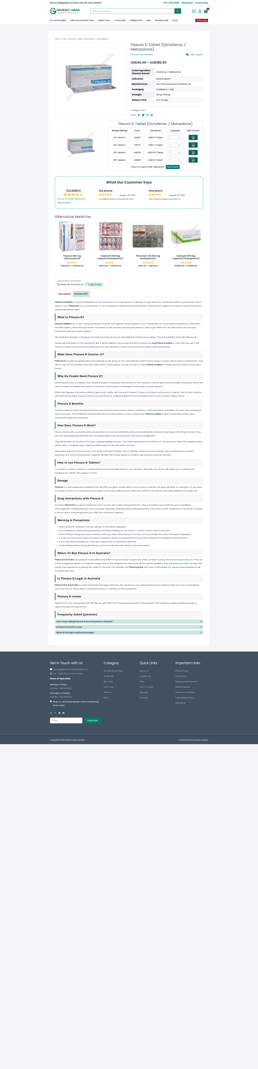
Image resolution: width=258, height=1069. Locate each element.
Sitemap (144, 692)
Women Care (161, 20)
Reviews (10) (81, 293)
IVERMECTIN (136, 20)
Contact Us (145, 676)
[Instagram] (51, 713)
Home (57, 39)
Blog (106, 697)
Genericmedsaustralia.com (179, 559)
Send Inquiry (172, 167)
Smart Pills (109, 676)
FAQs (142, 681)
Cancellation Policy (184, 697)
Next (199, 195)
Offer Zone (201, 20)
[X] (55, 713)
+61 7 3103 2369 (171, 2)
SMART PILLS (104, 20)
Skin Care (108, 681)
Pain (64, 39)
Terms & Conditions (184, 692)
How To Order (146, 686)
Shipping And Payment (186, 681)
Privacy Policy (182, 670)
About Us (144, 670)
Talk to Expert (196, 54)
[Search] (177, 11)
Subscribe (92, 720)
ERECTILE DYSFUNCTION (82, 20)
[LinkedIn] (59, 713)
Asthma (107, 692)
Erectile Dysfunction (113, 670)
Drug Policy (180, 676)
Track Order (201, 2)
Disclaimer (180, 702)
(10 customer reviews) (142, 54)
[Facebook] (63, 713)
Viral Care (108, 686)
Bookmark (187, 2)
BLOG (175, 20)
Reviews (144, 697)
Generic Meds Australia (75, 740)
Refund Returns (182, 686)
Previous (95, 195)
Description (64, 293)
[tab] (64, 294)
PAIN (148, 20)
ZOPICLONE (120, 20)
